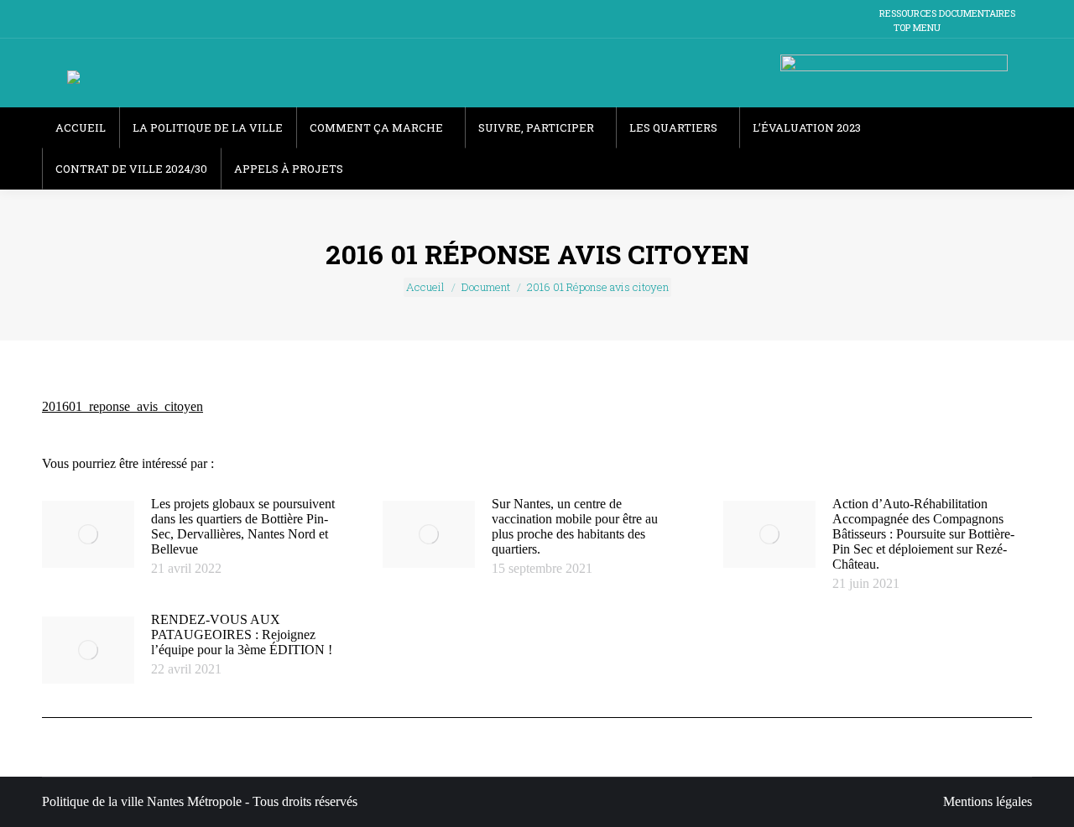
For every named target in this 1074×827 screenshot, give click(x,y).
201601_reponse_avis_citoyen (122, 406)
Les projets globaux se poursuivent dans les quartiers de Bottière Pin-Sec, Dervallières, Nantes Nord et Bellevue (243, 526)
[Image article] (88, 534)
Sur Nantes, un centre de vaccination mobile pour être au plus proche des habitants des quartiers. (575, 526)
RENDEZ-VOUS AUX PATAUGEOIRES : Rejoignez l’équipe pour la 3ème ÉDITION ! (241, 634)
